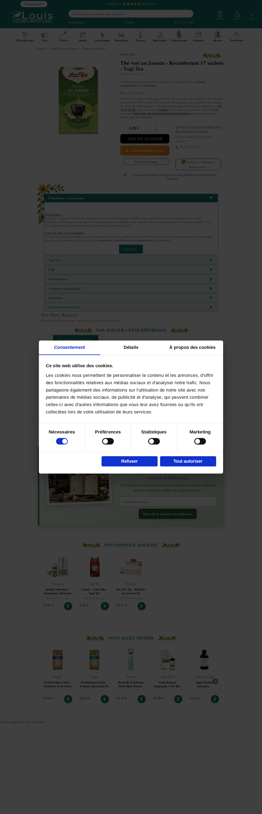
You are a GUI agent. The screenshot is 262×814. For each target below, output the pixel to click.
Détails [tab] (131, 347)
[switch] (108, 441)
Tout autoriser (188, 461)
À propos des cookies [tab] (192, 347)
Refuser (129, 461)
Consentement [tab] (69, 347)
